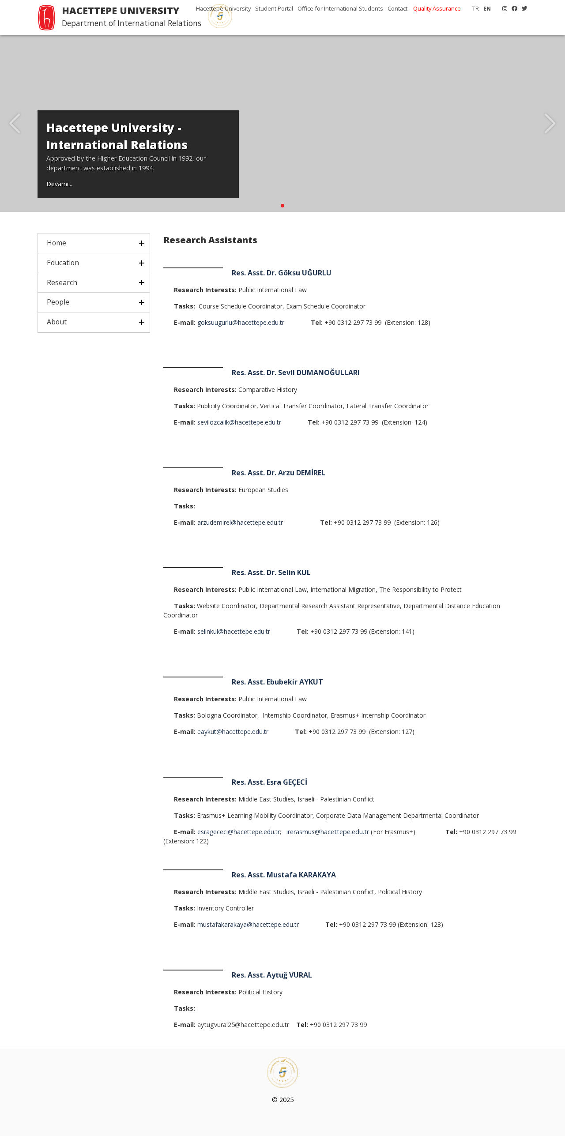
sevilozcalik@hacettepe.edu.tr (239, 422)
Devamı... (59, 184)
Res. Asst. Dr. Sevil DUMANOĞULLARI (296, 372)
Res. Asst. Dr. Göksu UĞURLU (281, 273)
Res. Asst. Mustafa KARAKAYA (284, 875)
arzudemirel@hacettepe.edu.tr (240, 522)
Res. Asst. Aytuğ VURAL (272, 975)
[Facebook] (512, 8)
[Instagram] (502, 8)
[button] (282, 205)
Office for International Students (340, 8)
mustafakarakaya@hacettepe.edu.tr (248, 924)
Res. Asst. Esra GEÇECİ (269, 782)
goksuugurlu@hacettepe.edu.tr (240, 322)
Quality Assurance (437, 8)
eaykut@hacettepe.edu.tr (232, 731)
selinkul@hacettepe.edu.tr (233, 631)
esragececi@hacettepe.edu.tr (238, 832)
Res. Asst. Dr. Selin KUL (272, 572)
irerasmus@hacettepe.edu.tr (327, 832)
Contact (397, 8)
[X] (522, 8)
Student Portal (274, 8)
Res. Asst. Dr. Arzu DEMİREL (279, 473)
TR (475, 8)
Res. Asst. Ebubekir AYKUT (277, 682)
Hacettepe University (223, 8)
